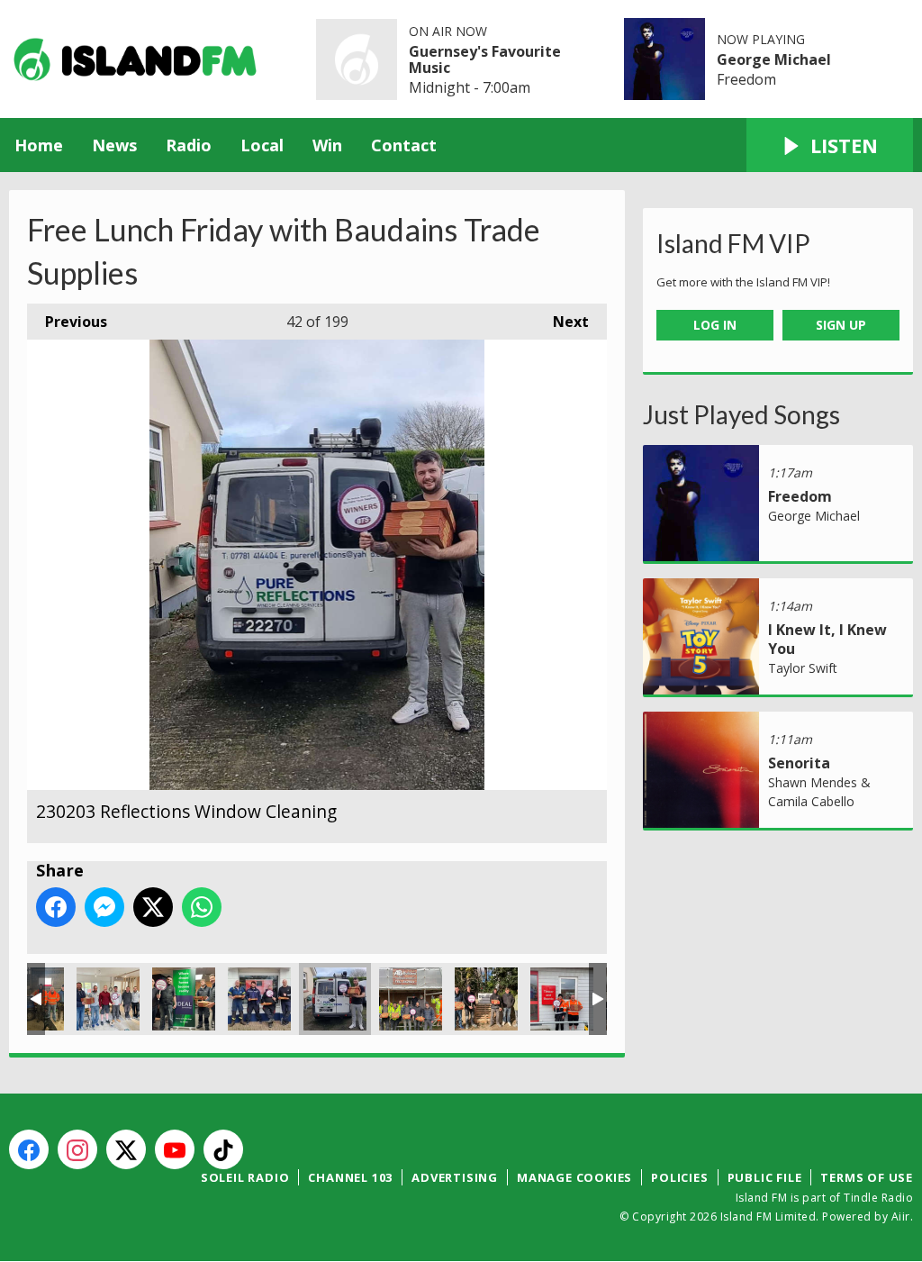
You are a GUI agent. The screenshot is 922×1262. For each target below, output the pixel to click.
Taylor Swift (802, 667)
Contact (404, 145)
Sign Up (841, 324)
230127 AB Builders (410, 998)
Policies (679, 1177)
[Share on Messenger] (104, 907)
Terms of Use (866, 1177)
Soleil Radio (245, 1177)
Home (38, 145)
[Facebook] (29, 1149)
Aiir (900, 1216)
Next (562, 321)
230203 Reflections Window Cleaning (334, 998)
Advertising (454, 1177)
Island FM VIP (733, 243)
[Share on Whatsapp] (201, 907)
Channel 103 (350, 1177)
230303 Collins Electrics (108, 998)
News (114, 145)
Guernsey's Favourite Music (485, 59)
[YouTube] (174, 1149)
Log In (715, 324)
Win (327, 145)
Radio (189, 145)
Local (262, 145)
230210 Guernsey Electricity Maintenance (259, 998)
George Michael (774, 59)
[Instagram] (77, 1149)
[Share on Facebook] (56, 907)
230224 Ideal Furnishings (183, 998)
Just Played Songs (741, 414)
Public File (765, 1177)
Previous (67, 321)
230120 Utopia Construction (486, 998)
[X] (126, 1149)
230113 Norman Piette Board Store (561, 998)
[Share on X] (153, 907)
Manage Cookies (574, 1177)
